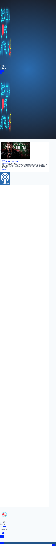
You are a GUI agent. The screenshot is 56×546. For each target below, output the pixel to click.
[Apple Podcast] (4, 526)
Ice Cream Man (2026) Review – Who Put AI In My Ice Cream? (10, 391)
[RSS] (5, 526)
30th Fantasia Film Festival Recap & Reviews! (7, 404)
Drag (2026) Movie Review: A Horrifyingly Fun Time (8, 365)
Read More (4, 169)
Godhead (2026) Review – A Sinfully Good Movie (8, 456)
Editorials (3, 66)
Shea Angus (5, 163)
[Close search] (2, 543)
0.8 (2, 212)
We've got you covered (14, 316)
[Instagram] (1, 526)
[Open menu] (1, 73)
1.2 (2, 214)
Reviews (3, 65)
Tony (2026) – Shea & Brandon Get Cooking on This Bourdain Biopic (11, 339)
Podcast (3, 67)
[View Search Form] (2, 71)
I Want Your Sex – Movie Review (5, 417)
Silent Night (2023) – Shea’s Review (10, 161)
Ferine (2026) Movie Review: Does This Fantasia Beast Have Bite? (10, 378)
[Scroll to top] (1, 533)
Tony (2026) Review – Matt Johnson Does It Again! (8, 430)
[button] (8, 258)
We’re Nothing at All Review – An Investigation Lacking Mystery (10, 443)
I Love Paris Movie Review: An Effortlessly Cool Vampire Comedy (10, 352)
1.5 (2, 215)
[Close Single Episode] (8, 308)
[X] (0, 526)
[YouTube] (2, 526)
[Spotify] (3, 526)
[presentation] (25, 150)
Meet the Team (4, 68)
